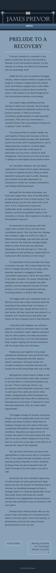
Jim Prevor (31, 568)
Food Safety (14, 543)
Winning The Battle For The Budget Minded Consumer (40, 546)
